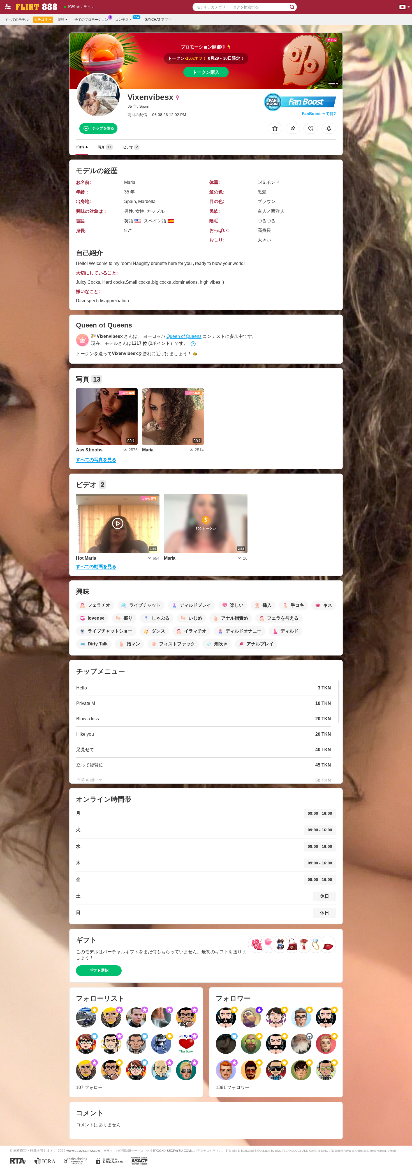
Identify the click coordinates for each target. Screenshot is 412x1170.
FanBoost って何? (319, 113)
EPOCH (158, 1150)
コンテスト (123, 20)
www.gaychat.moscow (83, 1150)
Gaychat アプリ (158, 20)
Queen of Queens (184, 336)
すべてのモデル (17, 20)
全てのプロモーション (91, 20)
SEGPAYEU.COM (179, 1150)
